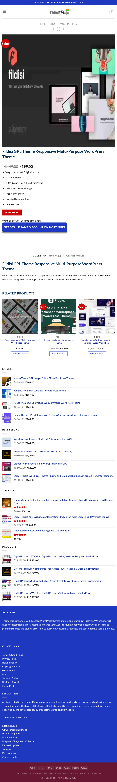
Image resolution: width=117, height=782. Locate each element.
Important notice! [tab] (73, 256)
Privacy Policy (9, 658)
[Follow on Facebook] (5, 636)
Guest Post (8, 685)
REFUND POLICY (70, 773)
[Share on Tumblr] (43, 237)
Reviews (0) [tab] (55, 256)
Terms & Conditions (12, 654)
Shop (53, 23)
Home (42, 23)
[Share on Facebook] (10, 237)
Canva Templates (11, 756)
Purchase (12, 212)
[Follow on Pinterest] (27, 636)
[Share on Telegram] (49, 237)
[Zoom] (6, 143)
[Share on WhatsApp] (5, 237)
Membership (36, 773)
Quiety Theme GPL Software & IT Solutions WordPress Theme (97, 341)
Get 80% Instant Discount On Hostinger (35, 227)
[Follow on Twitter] (16, 636)
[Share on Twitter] (21, 237)
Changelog (22, 773)
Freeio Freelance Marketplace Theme (58, 341)
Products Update (11, 733)
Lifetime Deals (9, 725)
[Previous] (2, 330)
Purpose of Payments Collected (18, 741)
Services (6, 749)
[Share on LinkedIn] (38, 237)
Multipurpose (69, 23)
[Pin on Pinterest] (32, 237)
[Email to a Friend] (27, 237)
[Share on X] (16, 237)
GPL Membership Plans (14, 729)
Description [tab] (39, 256)
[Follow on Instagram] (10, 636)
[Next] (114, 330)
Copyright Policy (11, 666)
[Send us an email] (21, 636)
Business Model (10, 682)
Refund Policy (9, 662)
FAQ (4, 674)
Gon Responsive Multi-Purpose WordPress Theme (20, 341)
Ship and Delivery (11, 678)
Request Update (10, 745)
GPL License (8, 670)
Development (9, 753)
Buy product (20, 354)
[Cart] (112, 11)
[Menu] (4, 11)
